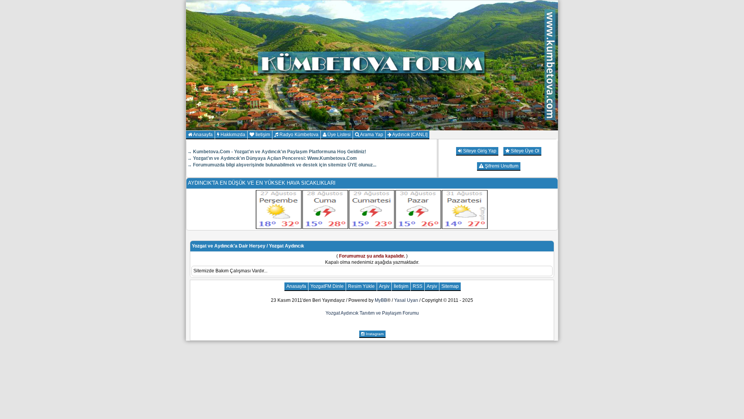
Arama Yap (371, 134)
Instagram (374, 334)
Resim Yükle (361, 286)
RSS (417, 286)
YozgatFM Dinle (327, 286)
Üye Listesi (338, 134)
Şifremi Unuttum (501, 166)
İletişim (262, 134)
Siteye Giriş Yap (479, 151)
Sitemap (450, 286)
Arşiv (384, 286)
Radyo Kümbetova (298, 134)
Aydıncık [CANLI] (409, 134)
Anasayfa (202, 134)
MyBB (381, 300)
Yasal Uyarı (406, 300)
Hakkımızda (232, 134)
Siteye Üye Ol (524, 151)
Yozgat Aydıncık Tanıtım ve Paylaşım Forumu (372, 313)
